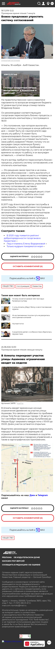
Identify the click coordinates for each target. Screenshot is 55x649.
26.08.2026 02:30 (8, 347)
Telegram (43, 495)
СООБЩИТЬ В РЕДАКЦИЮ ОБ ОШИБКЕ (21, 565)
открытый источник (10, 60)
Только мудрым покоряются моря (25, 246)
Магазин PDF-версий (13, 561)
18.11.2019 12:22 (7, 10)
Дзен (32, 495)
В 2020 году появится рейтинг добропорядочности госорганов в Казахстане (22, 238)
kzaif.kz (20, 403)
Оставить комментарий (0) (28, 266)
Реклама (7, 557)
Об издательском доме (27, 557)
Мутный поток (18, 324)
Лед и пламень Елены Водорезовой (26, 243)
